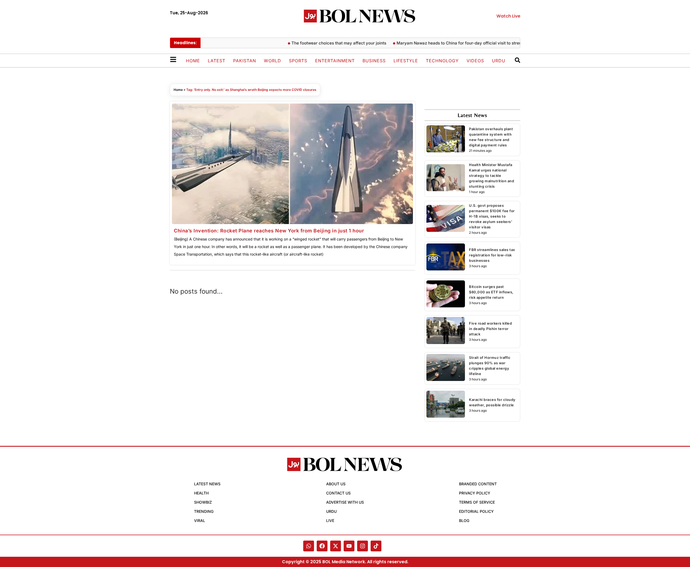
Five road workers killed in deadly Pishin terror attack (490, 328)
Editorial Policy (476, 511)
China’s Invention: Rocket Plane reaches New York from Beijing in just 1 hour (269, 230)
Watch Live (508, 16)
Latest (216, 60)
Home (193, 60)
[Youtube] (349, 546)
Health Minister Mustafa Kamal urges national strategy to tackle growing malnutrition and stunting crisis (491, 175)
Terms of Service (477, 502)
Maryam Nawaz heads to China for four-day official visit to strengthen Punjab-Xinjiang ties (472, 43)
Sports (298, 60)
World (272, 60)
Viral (199, 520)
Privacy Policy (474, 493)
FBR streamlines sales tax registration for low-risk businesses (492, 255)
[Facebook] (322, 546)
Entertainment (335, 60)
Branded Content (478, 484)
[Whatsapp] (308, 546)
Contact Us (338, 493)
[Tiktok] (376, 546)
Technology (442, 60)
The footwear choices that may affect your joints (326, 43)
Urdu (498, 60)
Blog (464, 520)
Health (201, 493)
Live (330, 520)
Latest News (207, 484)
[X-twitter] (335, 546)
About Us (336, 484)
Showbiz (203, 502)
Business (374, 60)
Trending (203, 511)
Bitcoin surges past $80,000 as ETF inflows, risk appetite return (491, 292)
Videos (475, 60)
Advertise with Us (345, 502)
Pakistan (244, 60)
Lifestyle (406, 60)
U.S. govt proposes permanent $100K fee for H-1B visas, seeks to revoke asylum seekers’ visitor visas (492, 216)
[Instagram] (362, 546)
